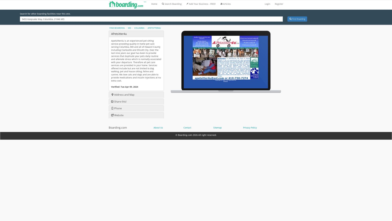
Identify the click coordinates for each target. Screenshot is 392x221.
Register (279, 3)
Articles (227, 3)
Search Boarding (173, 3)
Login (267, 3)
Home (154, 3)
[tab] (136, 34)
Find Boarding (298, 18)
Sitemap (217, 127)
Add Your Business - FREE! (202, 3)
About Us (158, 127)
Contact (187, 127)
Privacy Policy (250, 127)
